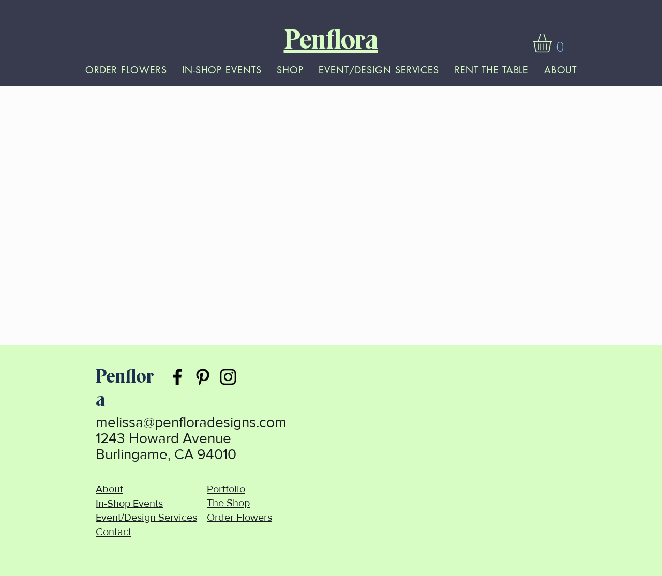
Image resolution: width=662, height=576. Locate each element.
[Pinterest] (203, 377)
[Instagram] (228, 377)
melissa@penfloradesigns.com (191, 422)
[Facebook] (177, 377)
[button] (553, 43)
